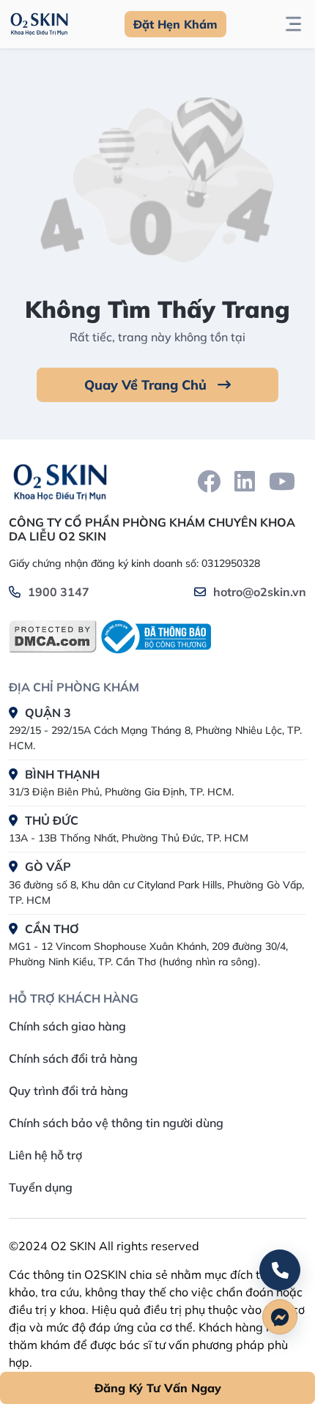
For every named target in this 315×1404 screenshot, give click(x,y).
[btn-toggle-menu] (293, 24)
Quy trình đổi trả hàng (68, 1090)
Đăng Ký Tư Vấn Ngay (157, 1388)
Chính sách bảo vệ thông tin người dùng (116, 1122)
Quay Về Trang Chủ (147, 384)
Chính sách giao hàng (67, 1026)
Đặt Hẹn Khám (175, 24)
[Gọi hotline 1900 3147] (279, 1269)
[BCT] (154, 636)
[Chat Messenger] (279, 1316)
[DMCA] (53, 636)
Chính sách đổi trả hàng (73, 1058)
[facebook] (208, 481)
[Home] (60, 481)
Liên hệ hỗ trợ (45, 1155)
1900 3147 (58, 591)
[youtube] (282, 481)
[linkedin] (244, 481)
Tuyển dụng (41, 1187)
